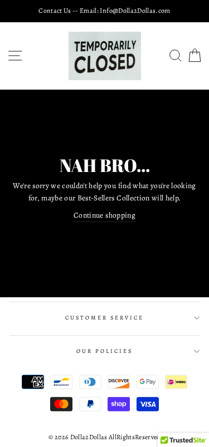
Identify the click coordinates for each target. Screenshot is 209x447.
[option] (104, 11)
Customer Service (104, 318)
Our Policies (104, 351)
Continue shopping (104, 215)
